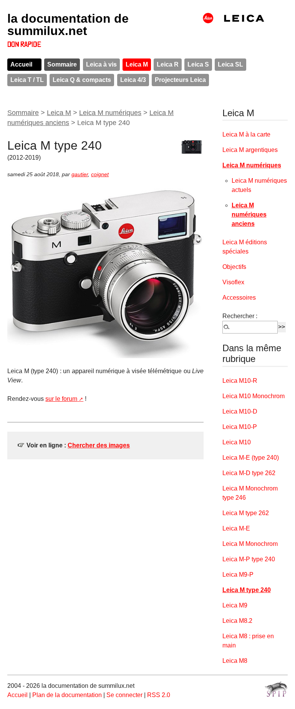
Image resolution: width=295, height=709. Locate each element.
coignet (100, 174)
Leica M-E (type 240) (250, 457)
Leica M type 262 (245, 513)
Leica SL (230, 64)
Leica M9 (234, 605)
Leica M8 (234, 660)
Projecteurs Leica (180, 80)
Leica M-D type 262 (248, 473)
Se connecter (124, 695)
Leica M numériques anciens (249, 214)
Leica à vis (101, 64)
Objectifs (234, 267)
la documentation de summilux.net (68, 25)
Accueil (21, 64)
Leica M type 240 (246, 590)
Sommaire (62, 64)
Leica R (168, 64)
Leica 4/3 (133, 80)
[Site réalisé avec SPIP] (276, 689)
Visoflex (233, 282)
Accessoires (239, 297)
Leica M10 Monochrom (253, 396)
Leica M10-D (239, 411)
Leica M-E (236, 528)
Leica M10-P (239, 427)
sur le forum (61, 398)
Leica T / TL (27, 80)
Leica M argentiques (250, 150)
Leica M (137, 64)
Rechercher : (239, 316)
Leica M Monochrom (250, 544)
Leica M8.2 (237, 620)
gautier (79, 174)
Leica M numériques (110, 113)
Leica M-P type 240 (248, 559)
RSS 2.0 (158, 695)
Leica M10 (236, 442)
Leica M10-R (239, 380)
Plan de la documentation (67, 695)
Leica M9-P (238, 574)
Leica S (198, 64)
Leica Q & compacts (82, 80)
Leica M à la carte (246, 134)
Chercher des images (99, 445)
